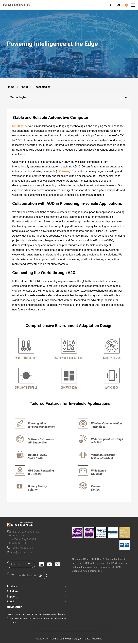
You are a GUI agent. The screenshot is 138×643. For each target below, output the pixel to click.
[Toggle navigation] (133, 5)
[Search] (111, 5)
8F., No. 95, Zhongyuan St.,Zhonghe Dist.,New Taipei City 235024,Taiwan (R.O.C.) (24, 537)
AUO (33, 221)
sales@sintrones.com (21, 552)
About (24, 87)
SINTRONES (19, 126)
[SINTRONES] (16, 5)
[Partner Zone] (119, 5)
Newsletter (14, 607)
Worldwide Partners (24, 575)
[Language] (126, 5)
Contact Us (18, 564)
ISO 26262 (63, 171)
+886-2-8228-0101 (22, 547)
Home (10, 87)
